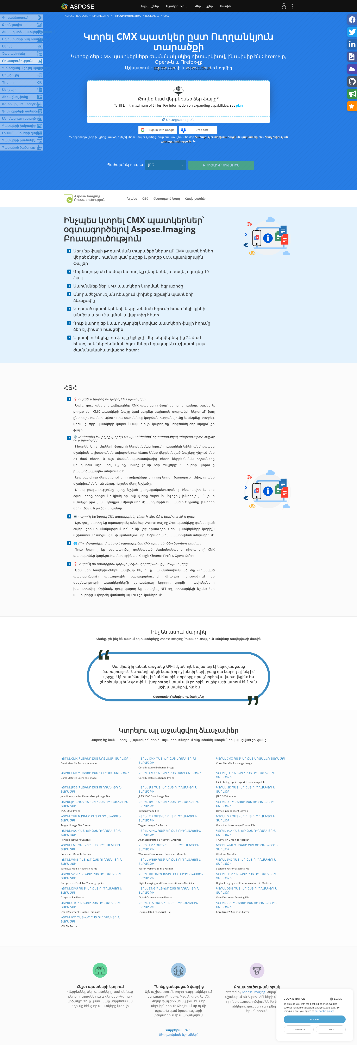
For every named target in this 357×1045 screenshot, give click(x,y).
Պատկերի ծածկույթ (18, 147)
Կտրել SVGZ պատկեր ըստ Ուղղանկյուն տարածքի (91, 876)
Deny (331, 1029)
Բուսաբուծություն (17, 61)
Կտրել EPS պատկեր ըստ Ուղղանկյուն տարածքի (168, 905)
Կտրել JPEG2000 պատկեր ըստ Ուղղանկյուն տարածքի (94, 804)
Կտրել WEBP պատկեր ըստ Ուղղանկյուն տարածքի (169, 862)
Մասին (225, 6)
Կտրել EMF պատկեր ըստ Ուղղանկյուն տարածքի (91, 847)
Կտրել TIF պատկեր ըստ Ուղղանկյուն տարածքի (167, 818)
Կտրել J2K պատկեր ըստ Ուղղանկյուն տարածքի (245, 789)
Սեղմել (7, 46)
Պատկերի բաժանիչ (19, 140)
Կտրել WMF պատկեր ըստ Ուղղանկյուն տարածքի (246, 847)
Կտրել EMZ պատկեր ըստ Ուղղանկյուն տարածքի (168, 847)
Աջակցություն (177, 6)
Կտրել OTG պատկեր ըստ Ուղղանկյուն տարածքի (91, 905)
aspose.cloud (198, 68)
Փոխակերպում (15, 17)
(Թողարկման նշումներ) (178, 1034)
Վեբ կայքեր (204, 6)
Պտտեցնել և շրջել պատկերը (22, 68)
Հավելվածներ (196, 198)
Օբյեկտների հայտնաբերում (22, 39)
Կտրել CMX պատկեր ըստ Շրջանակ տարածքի (96, 758)
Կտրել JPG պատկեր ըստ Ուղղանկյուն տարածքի (245, 775)
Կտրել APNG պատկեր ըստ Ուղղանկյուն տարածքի (169, 833)
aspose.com (165, 68)
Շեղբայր (9, 89)
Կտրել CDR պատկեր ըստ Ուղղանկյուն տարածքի (246, 905)
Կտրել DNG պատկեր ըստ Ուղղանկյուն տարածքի (168, 890)
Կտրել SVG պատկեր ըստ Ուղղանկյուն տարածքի (246, 862)
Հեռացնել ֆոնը (15, 97)
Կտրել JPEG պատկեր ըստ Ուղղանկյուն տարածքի (91, 789)
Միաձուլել (10, 75)
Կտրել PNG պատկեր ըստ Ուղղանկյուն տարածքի (91, 833)
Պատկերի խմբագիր (19, 126)
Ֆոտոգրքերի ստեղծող (21, 111)
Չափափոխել (13, 53)
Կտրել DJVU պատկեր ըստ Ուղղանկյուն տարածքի (91, 890)
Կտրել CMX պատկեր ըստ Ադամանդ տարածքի (251, 758)
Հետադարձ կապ (166, 198)
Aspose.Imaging (253, 992)
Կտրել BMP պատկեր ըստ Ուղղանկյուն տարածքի (168, 804)
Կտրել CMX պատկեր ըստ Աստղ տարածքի (170, 773)
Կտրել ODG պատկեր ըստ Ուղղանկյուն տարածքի (246, 890)
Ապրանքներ (149, 6)
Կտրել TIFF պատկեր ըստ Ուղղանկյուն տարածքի (91, 818)
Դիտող (8, 82)
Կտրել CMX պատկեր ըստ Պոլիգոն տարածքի (95, 773)
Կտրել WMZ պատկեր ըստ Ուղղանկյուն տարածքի (91, 862)
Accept (314, 1019)
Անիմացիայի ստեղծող (21, 118)
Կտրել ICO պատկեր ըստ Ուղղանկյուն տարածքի (90, 919)
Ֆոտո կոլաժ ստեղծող (20, 104)
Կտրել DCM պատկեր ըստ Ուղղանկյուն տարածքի (246, 876)
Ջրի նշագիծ (12, 24)
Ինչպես (131, 198)
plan (239, 105)
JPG (151, 164)
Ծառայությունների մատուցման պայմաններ (226, 137)
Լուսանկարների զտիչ (20, 133)
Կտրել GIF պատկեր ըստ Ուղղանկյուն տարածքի (245, 818)
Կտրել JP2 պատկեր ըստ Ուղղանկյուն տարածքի (167, 789)
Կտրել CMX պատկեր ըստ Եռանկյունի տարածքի (167, 760)
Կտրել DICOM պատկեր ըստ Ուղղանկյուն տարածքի (170, 876)
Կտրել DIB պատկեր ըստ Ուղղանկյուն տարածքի (245, 804)
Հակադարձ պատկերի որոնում (22, 32)
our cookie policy (324, 1011)
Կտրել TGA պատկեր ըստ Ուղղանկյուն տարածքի (246, 833)
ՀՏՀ (145, 198)
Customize (298, 1029)
